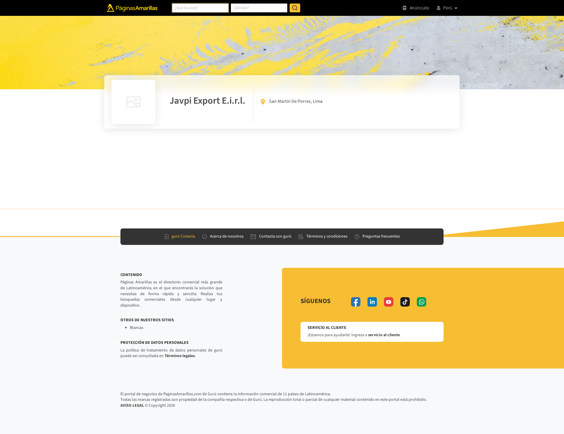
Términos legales (179, 356)
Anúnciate (419, 8)
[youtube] (388, 302)
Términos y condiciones (327, 236)
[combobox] (200, 8)
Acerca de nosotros (227, 236)
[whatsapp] (421, 302)
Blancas (136, 328)
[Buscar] (295, 8)
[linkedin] (372, 302)
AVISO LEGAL (132, 405)
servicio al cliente (384, 335)
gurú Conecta (183, 236)
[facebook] (355, 302)
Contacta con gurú (275, 236)
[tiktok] (405, 302)
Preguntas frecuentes (381, 236)
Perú (447, 8)
